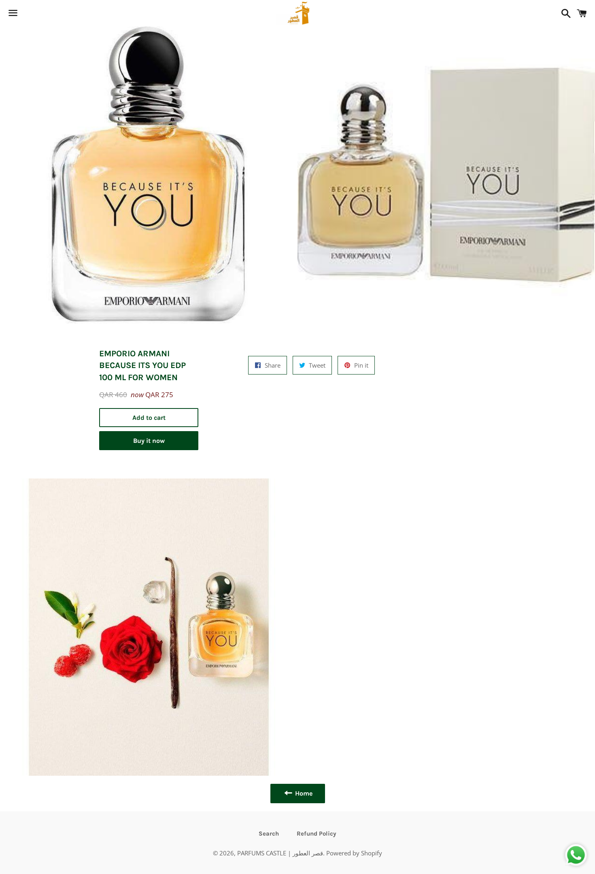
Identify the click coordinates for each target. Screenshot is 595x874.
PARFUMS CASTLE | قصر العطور (280, 853)
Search (269, 833)
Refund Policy (316, 833)
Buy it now (149, 440)
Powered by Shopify (354, 853)
